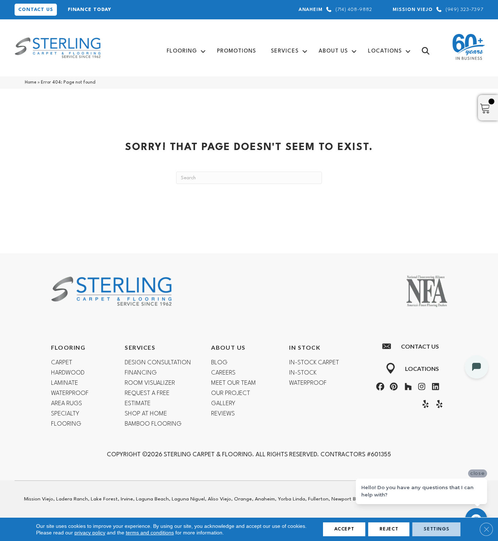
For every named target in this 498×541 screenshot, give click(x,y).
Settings (436, 529)
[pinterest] (393, 388)
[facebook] (379, 388)
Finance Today (89, 9)
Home (30, 82)
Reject (389, 529)
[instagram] (420, 388)
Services (285, 51)
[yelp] (424, 405)
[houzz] (406, 388)
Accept (344, 529)
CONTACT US (35, 9)
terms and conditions (150, 533)
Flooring (182, 51)
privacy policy (89, 533)
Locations (385, 51)
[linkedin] (434, 388)
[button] (203, 51)
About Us (333, 51)
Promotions (236, 51)
